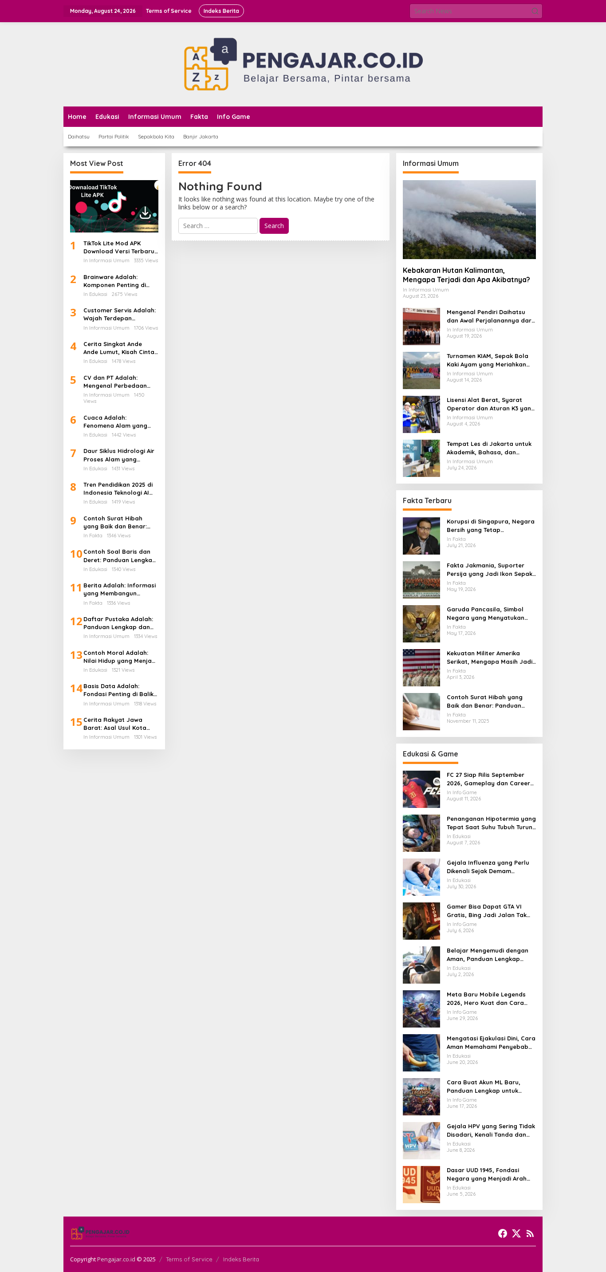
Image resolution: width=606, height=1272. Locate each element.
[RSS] (530, 1233)
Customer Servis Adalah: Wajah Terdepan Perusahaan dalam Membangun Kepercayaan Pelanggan (120, 314)
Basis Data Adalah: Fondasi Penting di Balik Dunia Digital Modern (118, 690)
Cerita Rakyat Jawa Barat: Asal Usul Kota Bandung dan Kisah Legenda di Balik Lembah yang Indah (120, 724)
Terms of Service (189, 1259)
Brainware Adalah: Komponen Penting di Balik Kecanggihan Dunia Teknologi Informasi (119, 281)
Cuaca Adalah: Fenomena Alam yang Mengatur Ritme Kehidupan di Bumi (115, 421)
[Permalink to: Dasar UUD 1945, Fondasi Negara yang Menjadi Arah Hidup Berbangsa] (421, 1184)
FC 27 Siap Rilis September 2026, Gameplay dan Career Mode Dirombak (488, 779)
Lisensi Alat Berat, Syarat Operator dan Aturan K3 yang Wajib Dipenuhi (491, 404)
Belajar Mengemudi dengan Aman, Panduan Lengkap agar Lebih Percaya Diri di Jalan (487, 954)
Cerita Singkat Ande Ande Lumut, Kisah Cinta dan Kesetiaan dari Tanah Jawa (118, 348)
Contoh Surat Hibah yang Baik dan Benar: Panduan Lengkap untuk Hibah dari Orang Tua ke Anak (119, 522)
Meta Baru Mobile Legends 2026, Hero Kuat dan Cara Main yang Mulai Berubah (486, 998)
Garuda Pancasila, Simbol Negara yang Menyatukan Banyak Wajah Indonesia (485, 613)
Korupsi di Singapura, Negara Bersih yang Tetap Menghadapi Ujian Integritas (491, 525)
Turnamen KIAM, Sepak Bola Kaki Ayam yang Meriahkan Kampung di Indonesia (487, 360)
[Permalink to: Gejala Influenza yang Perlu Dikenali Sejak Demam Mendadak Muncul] (421, 876)
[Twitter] (516, 1233)
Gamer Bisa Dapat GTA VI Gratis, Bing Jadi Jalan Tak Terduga (487, 910)
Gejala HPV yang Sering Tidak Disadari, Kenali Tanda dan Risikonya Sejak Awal (491, 1130)
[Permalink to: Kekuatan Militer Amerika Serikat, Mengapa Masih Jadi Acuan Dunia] (421, 667)
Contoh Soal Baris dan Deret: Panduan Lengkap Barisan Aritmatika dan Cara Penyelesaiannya (119, 555)
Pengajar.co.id (116, 1259)
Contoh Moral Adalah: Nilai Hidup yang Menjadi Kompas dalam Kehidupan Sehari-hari (120, 657)
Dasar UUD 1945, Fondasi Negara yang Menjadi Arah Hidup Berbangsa (487, 1174)
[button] (535, 11)
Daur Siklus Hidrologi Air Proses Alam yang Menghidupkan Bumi (118, 455)
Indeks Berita (241, 1259)
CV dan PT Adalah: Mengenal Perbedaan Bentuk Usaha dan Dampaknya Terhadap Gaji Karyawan (116, 382)
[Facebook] (502, 1233)
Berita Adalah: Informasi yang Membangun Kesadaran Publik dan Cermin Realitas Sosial (119, 589)
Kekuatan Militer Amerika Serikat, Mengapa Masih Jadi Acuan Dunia (489, 657)
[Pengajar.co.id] (302, 63)
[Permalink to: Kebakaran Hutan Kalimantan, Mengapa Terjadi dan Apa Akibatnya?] (469, 219)
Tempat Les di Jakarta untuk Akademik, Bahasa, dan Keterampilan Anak (489, 448)
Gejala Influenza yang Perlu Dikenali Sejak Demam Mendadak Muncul (488, 866)
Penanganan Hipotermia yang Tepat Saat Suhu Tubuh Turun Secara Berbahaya (491, 823)
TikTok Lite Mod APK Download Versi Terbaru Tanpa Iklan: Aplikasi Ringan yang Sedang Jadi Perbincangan (118, 247)
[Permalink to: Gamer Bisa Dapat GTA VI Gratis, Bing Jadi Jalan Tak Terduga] (421, 920)
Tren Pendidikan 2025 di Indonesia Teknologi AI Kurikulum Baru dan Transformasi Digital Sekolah (118, 488)
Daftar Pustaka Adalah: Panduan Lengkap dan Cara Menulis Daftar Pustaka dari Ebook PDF (118, 623)
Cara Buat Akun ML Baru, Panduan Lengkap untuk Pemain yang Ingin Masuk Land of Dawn (484, 1086)
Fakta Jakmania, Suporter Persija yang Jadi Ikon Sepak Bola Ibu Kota (489, 569)
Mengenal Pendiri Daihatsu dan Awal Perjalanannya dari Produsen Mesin (490, 316)
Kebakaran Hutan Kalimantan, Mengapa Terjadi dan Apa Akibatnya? (466, 275)
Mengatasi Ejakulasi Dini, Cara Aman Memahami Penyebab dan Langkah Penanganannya (491, 1042)
